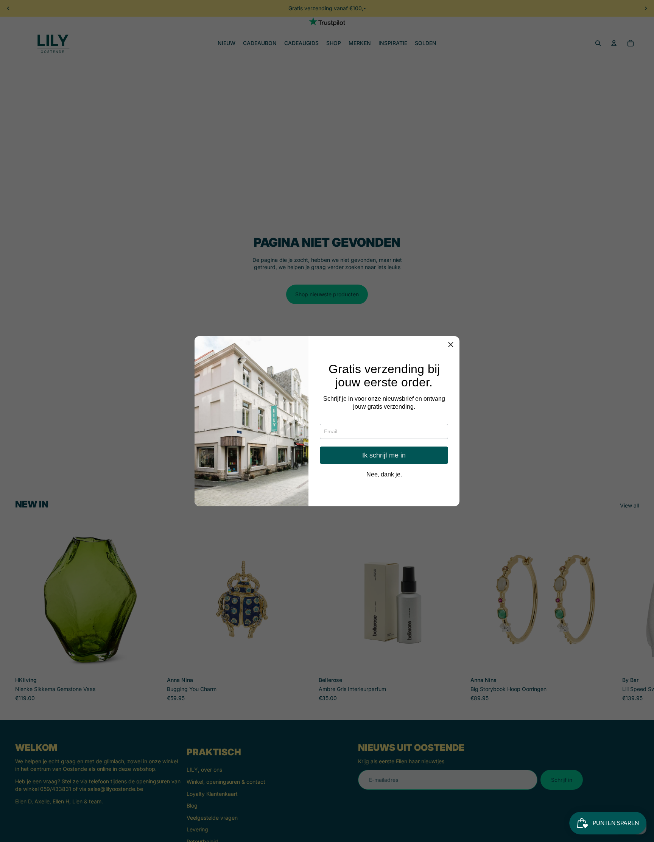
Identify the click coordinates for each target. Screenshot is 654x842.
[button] (451, 345)
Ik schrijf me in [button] (384, 455)
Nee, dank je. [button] (384, 474)
